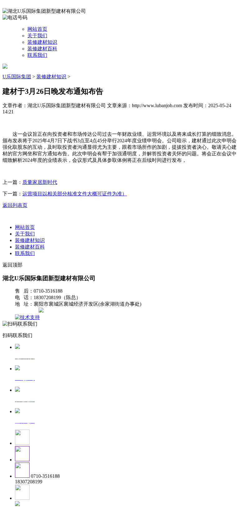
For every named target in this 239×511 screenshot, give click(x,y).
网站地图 (27, 310)
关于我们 (37, 35)
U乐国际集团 (16, 76)
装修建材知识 (42, 42)
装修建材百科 (42, 48)
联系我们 (37, 55)
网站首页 (37, 29)
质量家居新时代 (39, 182)
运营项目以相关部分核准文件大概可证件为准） (74, 193)
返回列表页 (14, 205)
